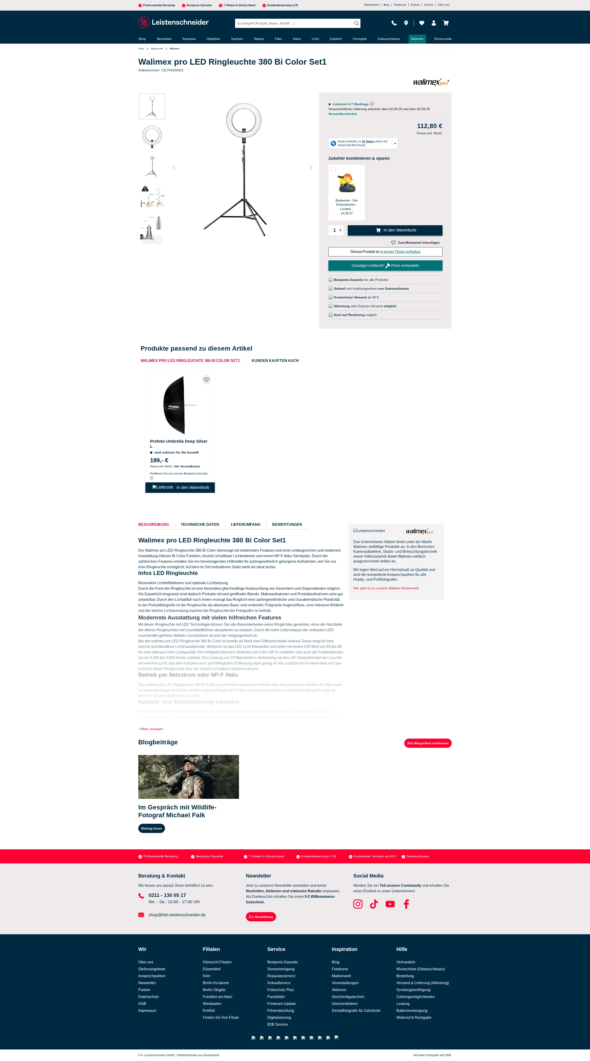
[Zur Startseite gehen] (172, 22)
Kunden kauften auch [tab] (275, 361)
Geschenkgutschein (348, 997)
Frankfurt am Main (217, 997)
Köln (206, 976)
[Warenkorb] (446, 23)
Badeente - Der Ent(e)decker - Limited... (347, 204)
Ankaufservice (279, 983)
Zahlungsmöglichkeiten (415, 997)
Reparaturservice (281, 976)
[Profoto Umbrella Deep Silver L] (180, 404)
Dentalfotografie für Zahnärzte (356, 1011)
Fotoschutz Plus (280, 990)
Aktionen (339, 990)
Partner (144, 990)
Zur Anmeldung (261, 917)
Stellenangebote (151, 969)
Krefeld (209, 1011)
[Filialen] (406, 23)
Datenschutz (148, 997)
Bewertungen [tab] (287, 524)
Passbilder (276, 997)
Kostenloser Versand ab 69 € (375, 856)
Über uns (444, 4)
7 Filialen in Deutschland (239, 5)
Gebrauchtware (417, 856)
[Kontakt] (394, 23)
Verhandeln (405, 962)
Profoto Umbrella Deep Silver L (178, 444)
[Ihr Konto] (434, 23)
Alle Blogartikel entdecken (428, 743)
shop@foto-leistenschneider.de (177, 915)
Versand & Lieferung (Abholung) (422, 983)
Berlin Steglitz (214, 990)
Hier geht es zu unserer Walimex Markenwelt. (386, 588)
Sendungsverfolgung (413, 990)
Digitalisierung (279, 1017)
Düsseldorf (212, 969)
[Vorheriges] (174, 167)
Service (429, 4)
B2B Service (277, 1024)
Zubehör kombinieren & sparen (359, 158)
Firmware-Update (281, 1004)
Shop (141, 48)
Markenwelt (371, 4)
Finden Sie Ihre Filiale (221, 1017)
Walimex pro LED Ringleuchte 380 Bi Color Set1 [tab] (190, 361)
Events (415, 4)
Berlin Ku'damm (216, 983)
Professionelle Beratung (159, 5)
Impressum (147, 1011)
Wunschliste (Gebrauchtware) (420, 969)
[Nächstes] (310, 167)
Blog (386, 4)
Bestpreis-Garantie (199, 5)
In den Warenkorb (399, 230)
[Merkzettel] (422, 23)
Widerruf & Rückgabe (413, 1017)
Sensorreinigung (281, 969)
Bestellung (405, 976)
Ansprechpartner (151, 976)
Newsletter (147, 983)
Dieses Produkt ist (386, 252)
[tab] (153, 524)
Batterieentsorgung (412, 1011)
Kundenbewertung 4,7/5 (282, 5)
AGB (142, 1004)
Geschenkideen (345, 1004)
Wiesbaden (212, 1004)
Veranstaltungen (345, 983)
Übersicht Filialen (217, 962)
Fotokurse (400, 4)
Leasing (403, 1004)
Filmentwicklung (280, 1011)
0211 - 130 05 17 (167, 895)
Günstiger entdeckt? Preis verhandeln (385, 266)
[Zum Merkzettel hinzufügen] (206, 379)
